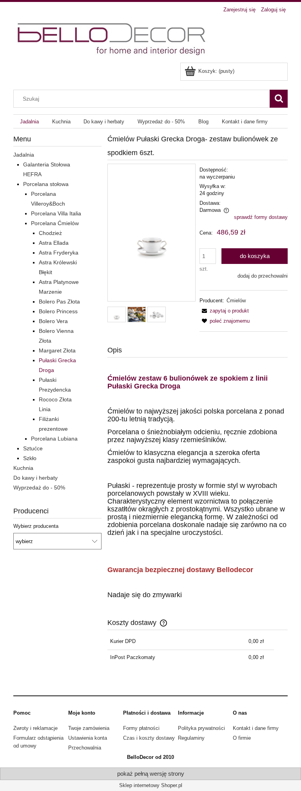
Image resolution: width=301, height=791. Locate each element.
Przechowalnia (84, 748)
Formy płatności (141, 728)
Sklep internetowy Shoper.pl (150, 785)
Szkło (29, 458)
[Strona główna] (112, 39)
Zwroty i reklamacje (35, 728)
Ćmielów (236, 300)
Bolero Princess (58, 311)
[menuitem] (29, 121)
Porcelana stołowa (46, 184)
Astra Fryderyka (58, 252)
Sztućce (33, 448)
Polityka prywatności (201, 728)
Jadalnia (23, 155)
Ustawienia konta (87, 738)
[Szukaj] (279, 99)
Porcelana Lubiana (54, 438)
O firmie (242, 738)
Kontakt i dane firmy (256, 728)
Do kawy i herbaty (35, 478)
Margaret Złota (57, 350)
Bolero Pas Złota (59, 301)
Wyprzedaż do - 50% (39, 487)
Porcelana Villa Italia (56, 213)
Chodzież (50, 233)
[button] (224, 311)
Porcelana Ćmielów (55, 223)
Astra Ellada (54, 243)
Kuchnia (23, 468)
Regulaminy (191, 738)
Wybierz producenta (35, 526)
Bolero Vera (53, 321)
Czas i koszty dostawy (149, 738)
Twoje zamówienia (88, 728)
